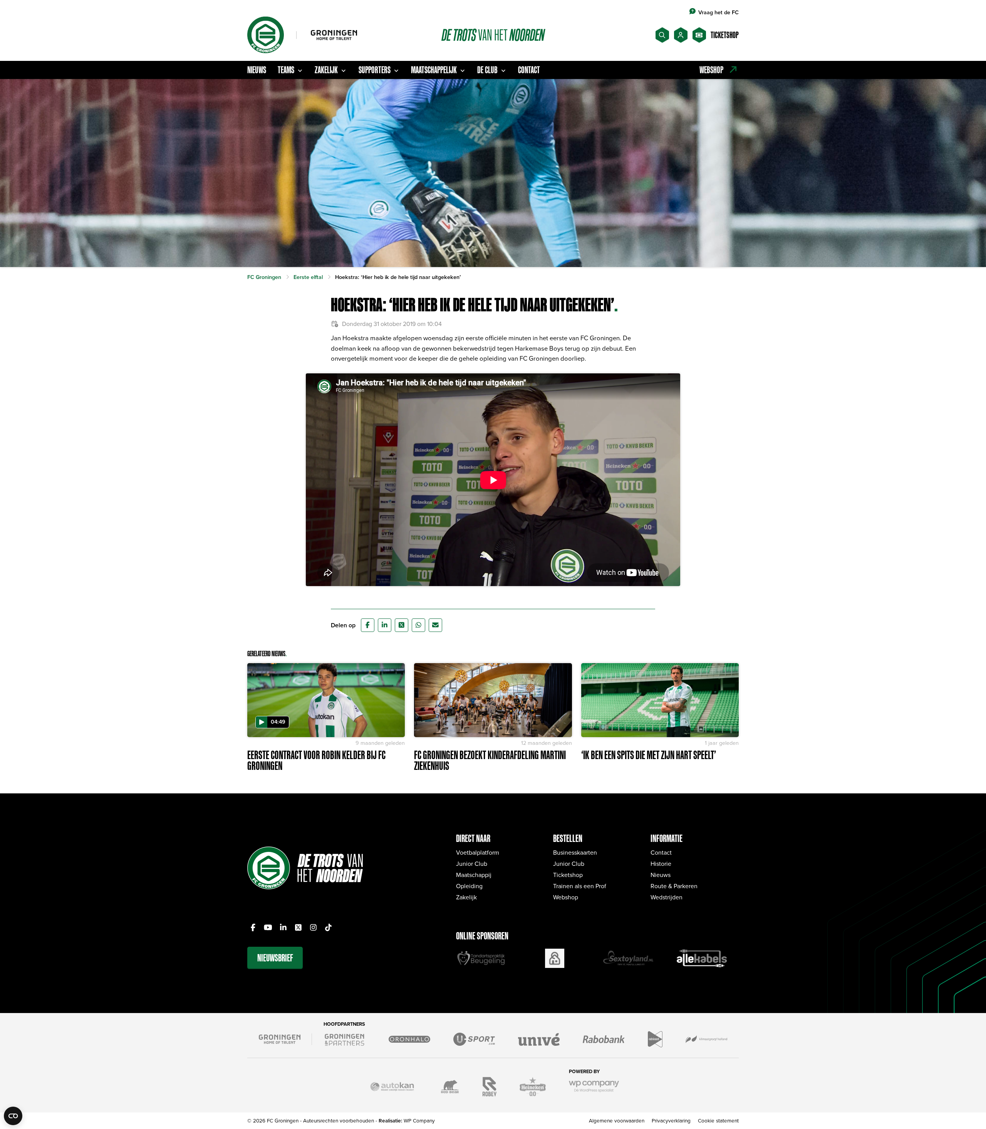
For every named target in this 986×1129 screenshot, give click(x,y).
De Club (487, 69)
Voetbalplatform (477, 852)
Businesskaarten (575, 852)
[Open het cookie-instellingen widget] (13, 1116)
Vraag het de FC (718, 12)
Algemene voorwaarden (616, 1120)
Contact (529, 69)
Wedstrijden (666, 897)
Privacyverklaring (671, 1120)
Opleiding (469, 886)
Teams (286, 69)
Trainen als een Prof (579, 886)
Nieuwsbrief (275, 958)
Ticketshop (568, 874)
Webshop (565, 897)
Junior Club (471, 863)
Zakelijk (326, 69)
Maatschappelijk (434, 69)
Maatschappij (473, 874)
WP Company (419, 1120)
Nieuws (256, 69)
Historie (661, 863)
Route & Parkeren (674, 886)
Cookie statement (718, 1120)
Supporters (375, 69)
